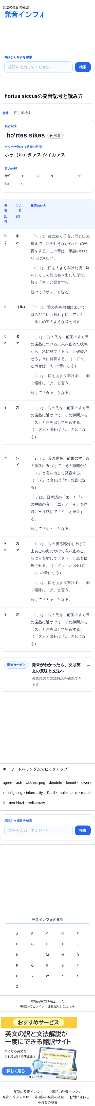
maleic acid (68, 793)
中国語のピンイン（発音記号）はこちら (47, 1006)
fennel (71, 783)
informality (34, 793)
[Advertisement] (40, 33)
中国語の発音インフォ (65, 1092)
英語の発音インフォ (28, 1092)
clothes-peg (35, 783)
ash (19, 783)
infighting (15, 793)
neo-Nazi (16, 803)
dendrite (55, 783)
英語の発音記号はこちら (47, 1001)
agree (7, 783)
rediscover (36, 803)
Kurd (51, 793)
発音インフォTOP (16, 1097)
